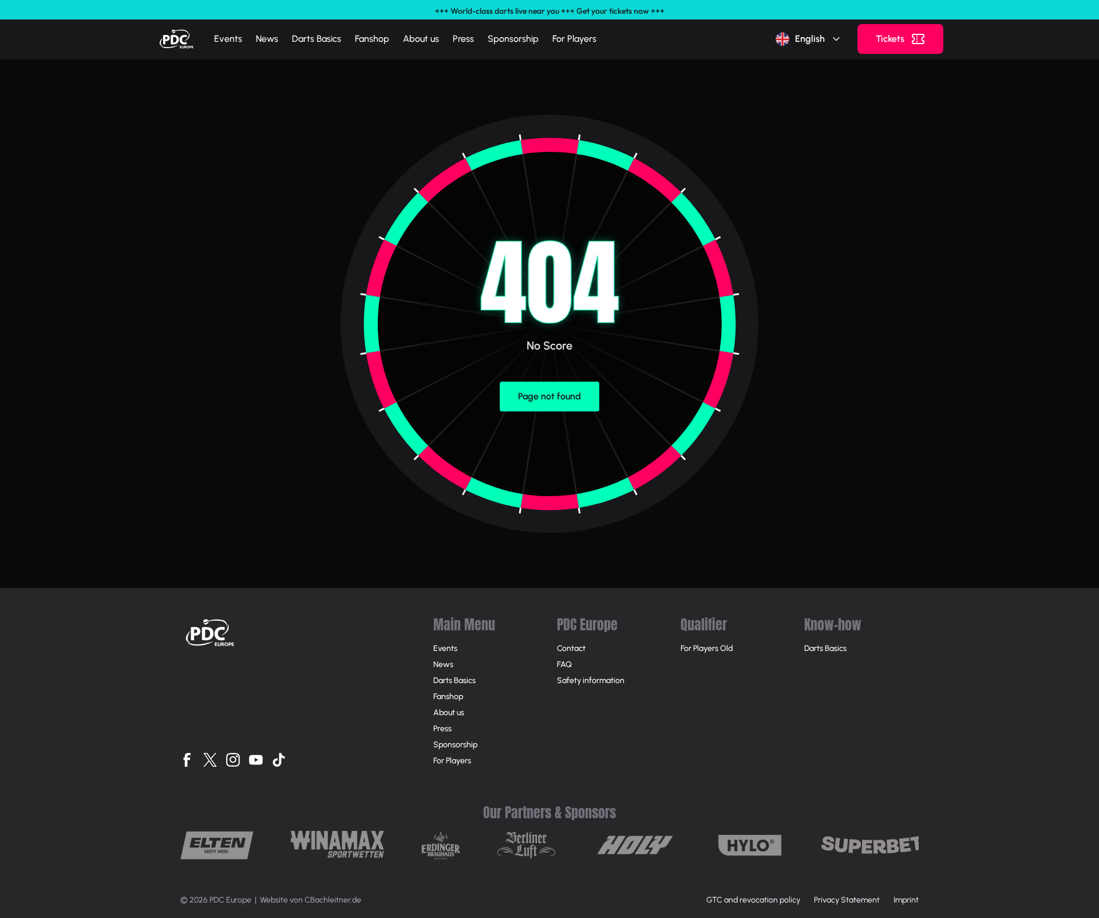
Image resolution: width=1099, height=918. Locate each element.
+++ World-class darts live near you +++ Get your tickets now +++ (550, 11)
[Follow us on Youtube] (256, 760)
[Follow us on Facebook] (187, 760)
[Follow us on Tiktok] (279, 760)
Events (228, 38)
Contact (571, 648)
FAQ (564, 664)
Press (463, 38)
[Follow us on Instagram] (233, 760)
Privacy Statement (847, 900)
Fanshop (372, 38)
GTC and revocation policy (753, 900)
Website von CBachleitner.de (310, 900)
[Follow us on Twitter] (210, 760)
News (267, 38)
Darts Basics (316, 38)
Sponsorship (513, 38)
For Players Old (707, 648)
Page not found (549, 396)
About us (421, 38)
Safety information (590, 680)
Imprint (906, 900)
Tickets (890, 38)
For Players (574, 38)
